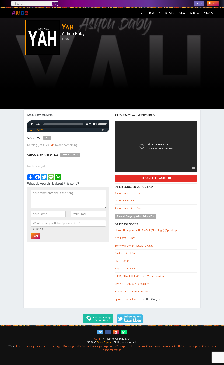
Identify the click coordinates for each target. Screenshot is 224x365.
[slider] (103, 123)
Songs (182, 13)
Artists (169, 13)
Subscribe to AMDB (154, 178)
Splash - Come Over (126, 299)
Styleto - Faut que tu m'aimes (132, 284)
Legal (59, 346)
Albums (195, 13)
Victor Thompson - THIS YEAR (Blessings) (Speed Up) (146, 230)
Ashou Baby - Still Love (128, 193)
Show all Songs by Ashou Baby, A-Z (134, 216)
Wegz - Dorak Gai (125, 268)
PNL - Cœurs (122, 261)
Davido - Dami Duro (126, 253)
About (19, 346)
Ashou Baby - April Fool (128, 208)
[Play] (31, 124)
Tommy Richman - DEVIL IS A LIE (134, 245)
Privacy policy (32, 346)
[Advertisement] (112, 83)
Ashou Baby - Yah (125, 200)
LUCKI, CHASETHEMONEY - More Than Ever (140, 276)
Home (140, 13)
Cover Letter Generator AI (161, 346)
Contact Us (47, 346)
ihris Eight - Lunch (125, 238)
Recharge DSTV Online (76, 346)
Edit (47, 137)
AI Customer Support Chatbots (195, 346)
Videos (208, 13)
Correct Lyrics (70, 154)
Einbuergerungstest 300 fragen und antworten (117, 346)
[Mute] (95, 124)
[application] (68, 124)
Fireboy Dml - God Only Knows (132, 291)
